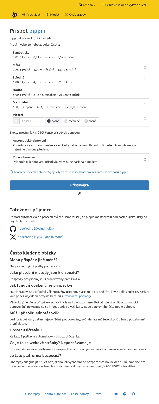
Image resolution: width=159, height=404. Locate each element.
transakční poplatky (77, 296)
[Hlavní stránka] (14, 14)
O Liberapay (31, 393)
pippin (37, 31)
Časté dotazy (80, 393)
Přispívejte (79, 185)
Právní (97, 393)
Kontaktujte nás (55, 393)
